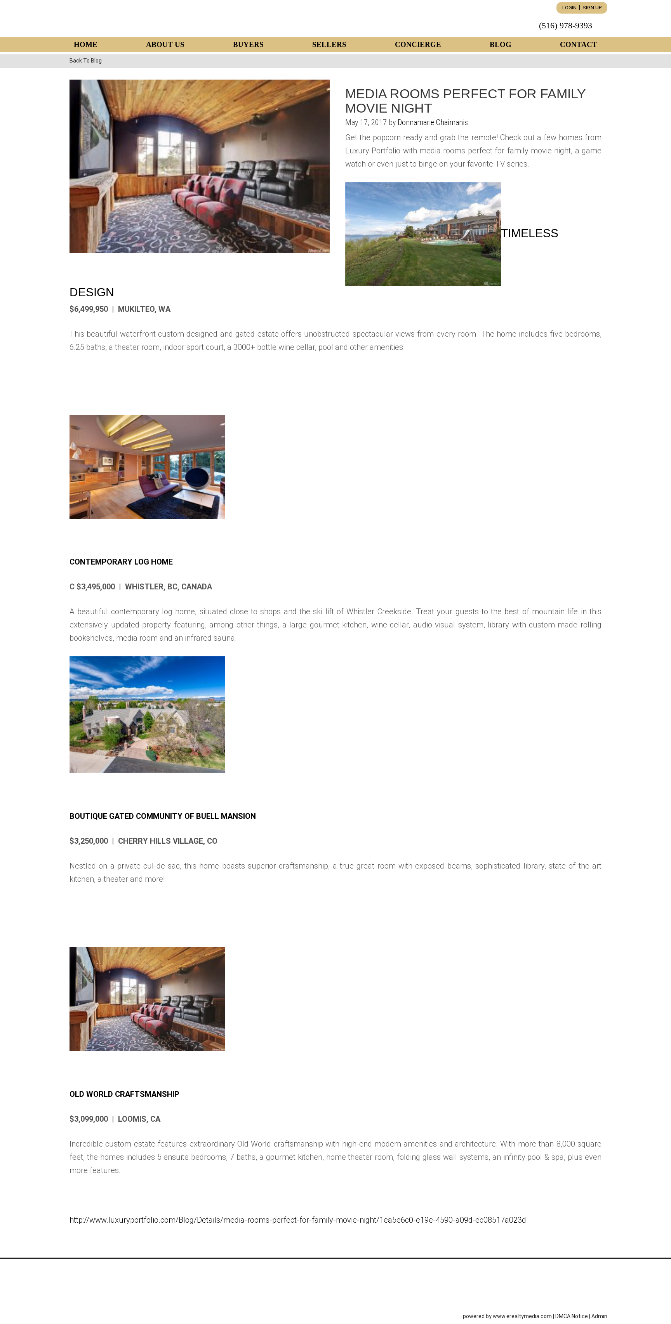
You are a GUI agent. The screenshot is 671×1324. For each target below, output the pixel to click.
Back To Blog (86, 60)
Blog (500, 44)
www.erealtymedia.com (522, 1316)
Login (569, 7)
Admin (599, 1316)
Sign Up (591, 7)
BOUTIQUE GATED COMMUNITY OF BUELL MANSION (163, 816)
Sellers (329, 44)
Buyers (248, 44)
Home (85, 44)
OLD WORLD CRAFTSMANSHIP (124, 1094)
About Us (165, 44)
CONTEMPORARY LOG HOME (121, 561)
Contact (578, 44)
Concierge (418, 44)
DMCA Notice (571, 1316)
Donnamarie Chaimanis (433, 122)
